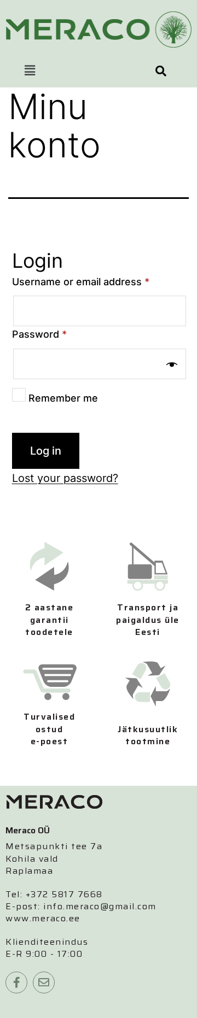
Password (39, 334)
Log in (45, 450)
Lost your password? (65, 478)
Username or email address (80, 281)
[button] (29, 71)
